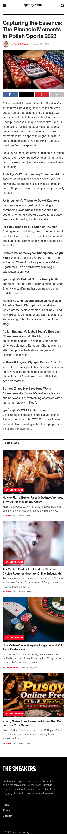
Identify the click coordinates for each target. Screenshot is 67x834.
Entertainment (14, 489)
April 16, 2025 (41, 44)
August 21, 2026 (23, 516)
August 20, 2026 (23, 591)
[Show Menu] (4, 5)
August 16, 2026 (29, 667)
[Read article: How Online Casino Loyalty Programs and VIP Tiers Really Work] (33, 619)
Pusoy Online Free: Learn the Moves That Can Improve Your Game (32, 723)
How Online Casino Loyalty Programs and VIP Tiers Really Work (32, 647)
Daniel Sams (21, 44)
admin (8, 516)
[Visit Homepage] (33, 5)
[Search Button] (62, 5)
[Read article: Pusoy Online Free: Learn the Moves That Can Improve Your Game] (33, 695)
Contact (7, 815)
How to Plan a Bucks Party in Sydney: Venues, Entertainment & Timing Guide (33, 499)
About (6, 810)
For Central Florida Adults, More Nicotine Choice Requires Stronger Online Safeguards (32, 571)
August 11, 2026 (23, 743)
